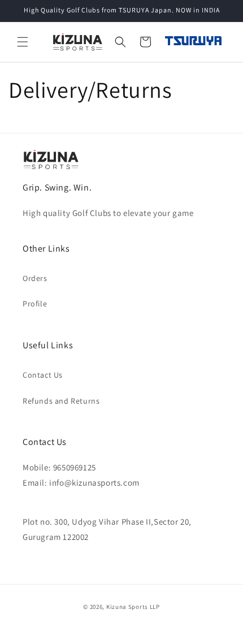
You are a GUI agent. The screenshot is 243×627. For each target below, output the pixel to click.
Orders (35, 278)
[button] (22, 41)
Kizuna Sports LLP (133, 607)
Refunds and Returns (61, 401)
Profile (35, 304)
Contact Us (43, 375)
